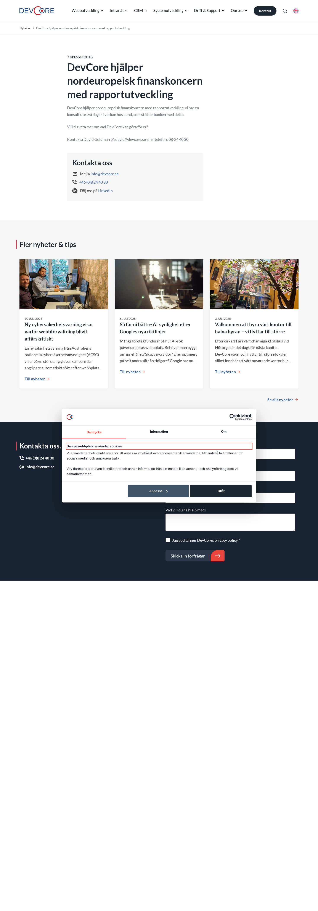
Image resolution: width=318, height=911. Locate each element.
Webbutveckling (85, 10)
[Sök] (284, 10)
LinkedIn (105, 190)
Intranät (117, 10)
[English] (296, 10)
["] (36, 10)
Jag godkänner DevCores (206, 540)
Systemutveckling (168, 10)
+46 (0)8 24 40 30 (93, 182)
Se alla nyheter (280, 399)
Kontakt (265, 11)
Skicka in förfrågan (188, 555)
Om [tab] (223, 431)
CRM (138, 10)
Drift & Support (207, 10)
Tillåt (221, 491)
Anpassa (155, 491)
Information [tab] (159, 431)
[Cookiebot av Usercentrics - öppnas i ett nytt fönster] (233, 417)
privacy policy (226, 540)
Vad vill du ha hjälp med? (185, 510)
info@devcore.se (105, 173)
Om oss (237, 10)
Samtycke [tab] (94, 432)
